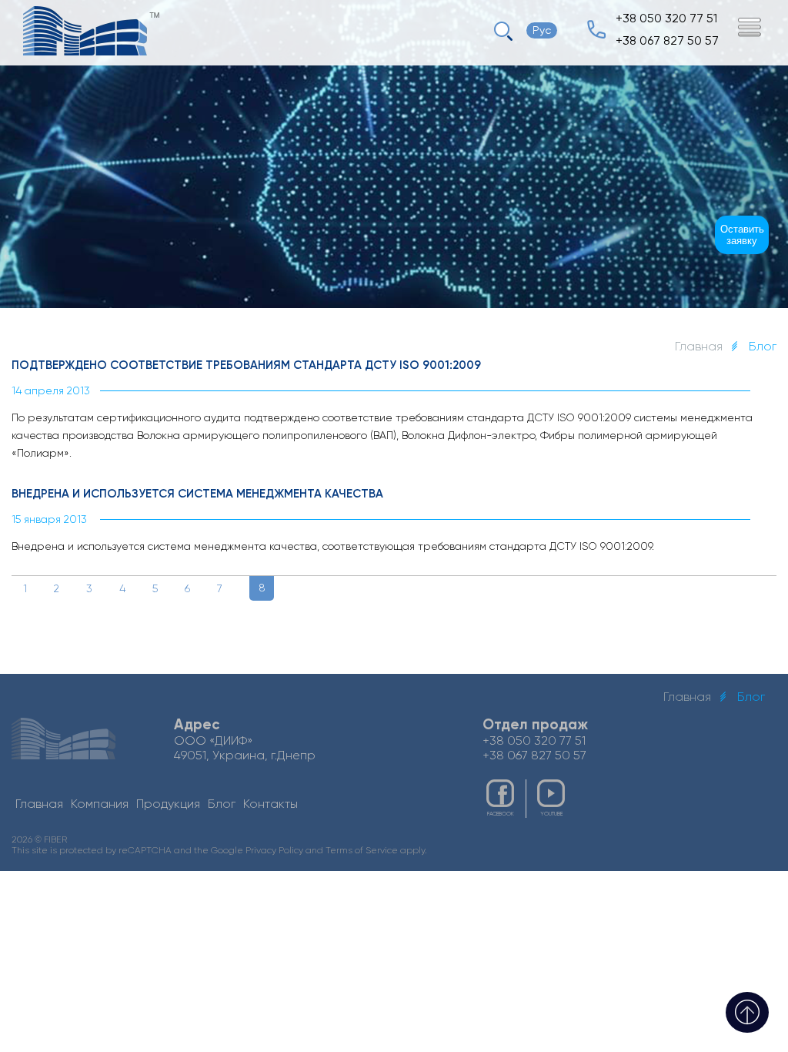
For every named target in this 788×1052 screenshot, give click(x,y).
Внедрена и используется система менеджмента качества (197, 494)
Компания (100, 803)
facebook (500, 814)
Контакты (270, 803)
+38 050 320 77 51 (666, 18)
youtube (551, 814)
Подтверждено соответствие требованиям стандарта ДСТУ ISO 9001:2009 (246, 365)
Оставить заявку (742, 234)
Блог (221, 803)
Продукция (168, 803)
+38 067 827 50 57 (667, 40)
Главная (699, 346)
